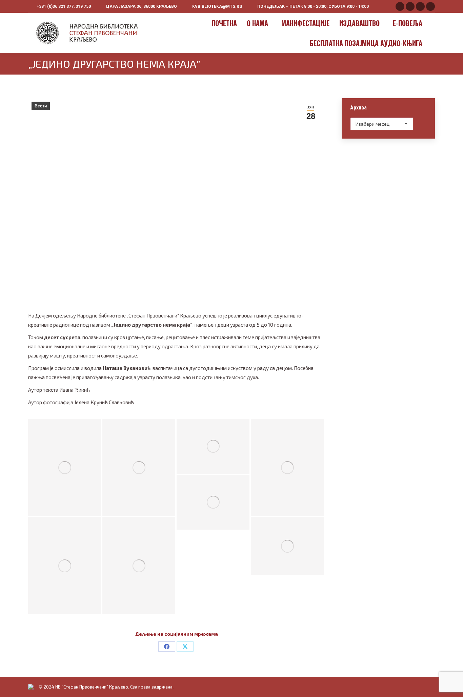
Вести (41, 106)
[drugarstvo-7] (64, 565)
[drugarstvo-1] (287, 546)
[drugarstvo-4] (213, 446)
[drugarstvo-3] (138, 467)
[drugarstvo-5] (287, 467)
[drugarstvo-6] (213, 502)
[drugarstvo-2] (64, 467)
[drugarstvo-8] (138, 565)
